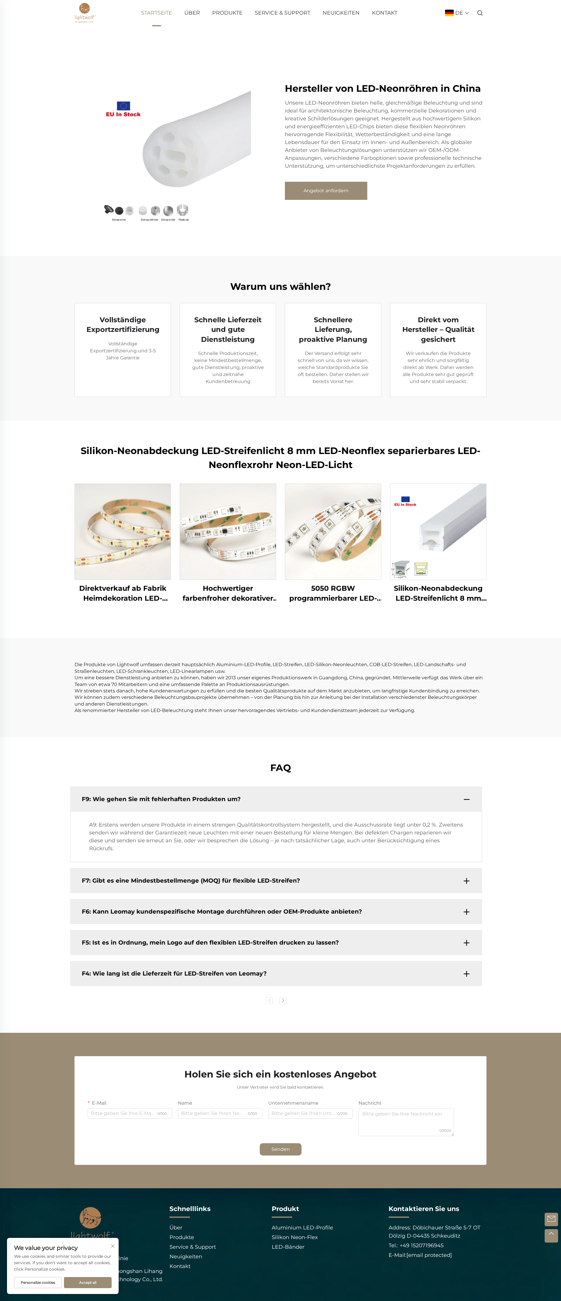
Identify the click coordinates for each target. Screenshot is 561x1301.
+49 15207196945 (421, 1245)
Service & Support (282, 13)
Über (192, 13)
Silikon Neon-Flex (295, 1237)
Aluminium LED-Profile (302, 1227)
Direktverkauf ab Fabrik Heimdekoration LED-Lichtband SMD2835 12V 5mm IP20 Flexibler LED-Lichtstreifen (123, 593)
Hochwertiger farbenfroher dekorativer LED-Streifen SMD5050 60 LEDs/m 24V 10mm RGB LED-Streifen (228, 593)
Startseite (156, 13)
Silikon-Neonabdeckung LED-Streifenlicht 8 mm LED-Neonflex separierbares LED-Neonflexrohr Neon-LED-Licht (438, 593)
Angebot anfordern (326, 190)
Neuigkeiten (341, 13)
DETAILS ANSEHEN (123, 531)
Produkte (227, 13)
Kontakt (384, 13)
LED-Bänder (288, 1247)
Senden (280, 1149)
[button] (269, 1000)
